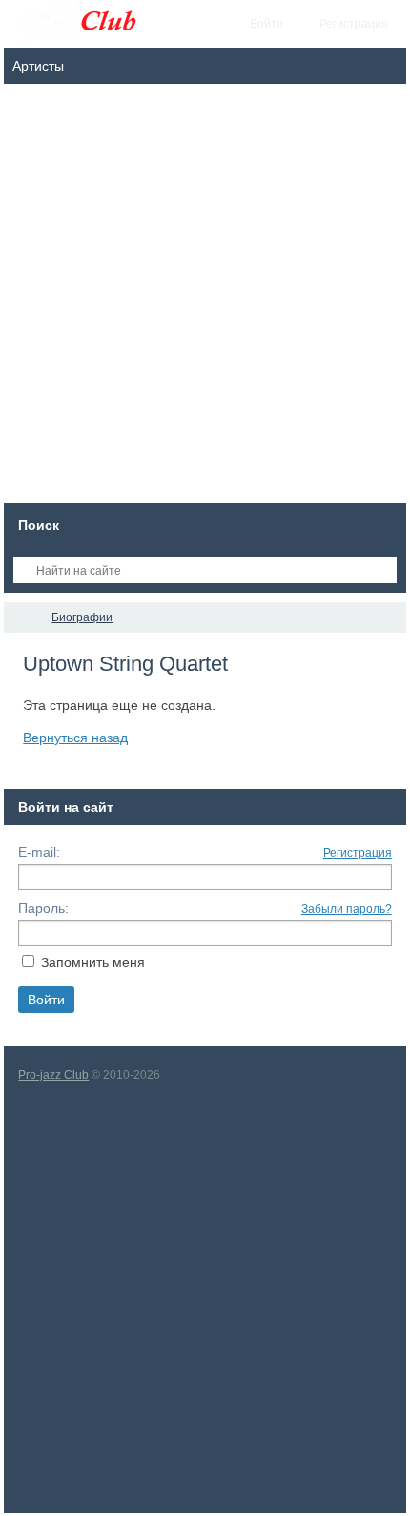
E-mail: (39, 851)
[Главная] (21, 617)
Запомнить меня (93, 962)
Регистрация (357, 852)
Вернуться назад (75, 737)
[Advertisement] (205, 298)
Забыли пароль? (346, 909)
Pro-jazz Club (53, 1074)
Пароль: (43, 908)
